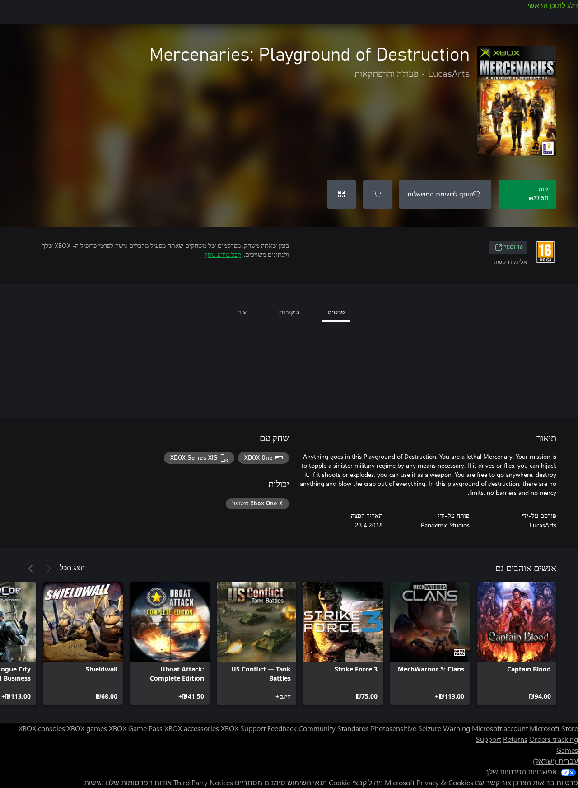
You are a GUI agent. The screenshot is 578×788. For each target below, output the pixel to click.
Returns (515, 739)
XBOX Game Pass (136, 728)
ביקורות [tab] (289, 312)
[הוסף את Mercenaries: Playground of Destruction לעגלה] (377, 194)
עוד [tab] (242, 312)
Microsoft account (500, 728)
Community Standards (333, 728)
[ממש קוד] (341, 194)
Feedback (282, 728)
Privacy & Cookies (444, 782)
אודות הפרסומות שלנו (139, 782)
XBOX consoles (42, 728)
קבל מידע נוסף (223, 254)
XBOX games (87, 728)
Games (567, 750)
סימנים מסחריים (260, 782)
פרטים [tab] (336, 312)
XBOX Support (243, 728)
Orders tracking (553, 739)
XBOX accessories (191, 728)
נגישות (94, 782)
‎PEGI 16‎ (512, 247)
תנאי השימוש (307, 782)
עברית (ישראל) (555, 760)
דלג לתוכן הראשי (552, 5)
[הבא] (31, 568)
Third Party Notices (203, 782)
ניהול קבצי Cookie (356, 782)
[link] (516, 643)
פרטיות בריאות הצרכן (545, 782)
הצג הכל (72, 567)
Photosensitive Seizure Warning (420, 728)
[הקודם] (49, 568)
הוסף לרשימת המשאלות (440, 194)
